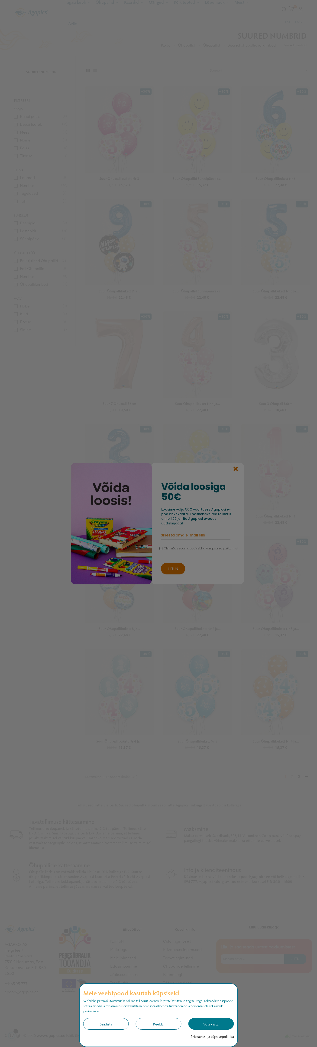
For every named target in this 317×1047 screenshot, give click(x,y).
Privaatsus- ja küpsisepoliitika (212, 1036)
